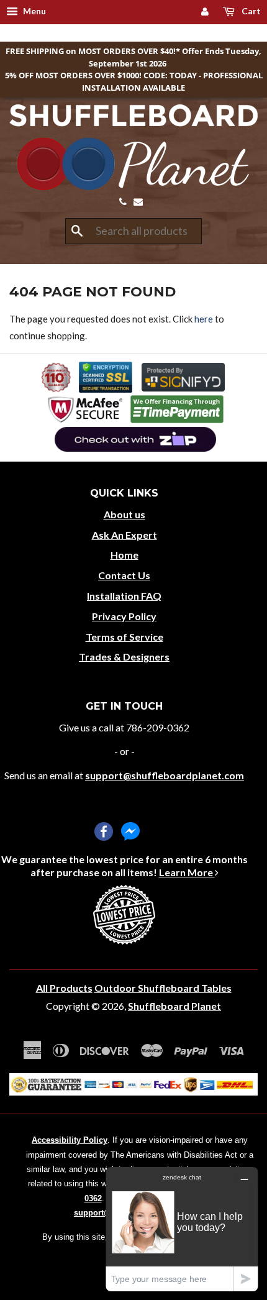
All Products (64, 988)
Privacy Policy (124, 616)
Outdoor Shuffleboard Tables (163, 988)
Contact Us (124, 575)
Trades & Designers (124, 656)
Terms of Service (124, 637)
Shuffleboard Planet (174, 1006)
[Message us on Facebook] (130, 831)
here (203, 318)
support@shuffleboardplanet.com (164, 775)
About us (124, 514)
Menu (33, 11)
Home (124, 555)
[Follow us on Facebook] (103, 831)
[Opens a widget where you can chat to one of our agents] (182, 1229)
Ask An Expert (124, 535)
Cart (250, 11)
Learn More (187, 872)
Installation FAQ (124, 596)
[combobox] (133, 231)
